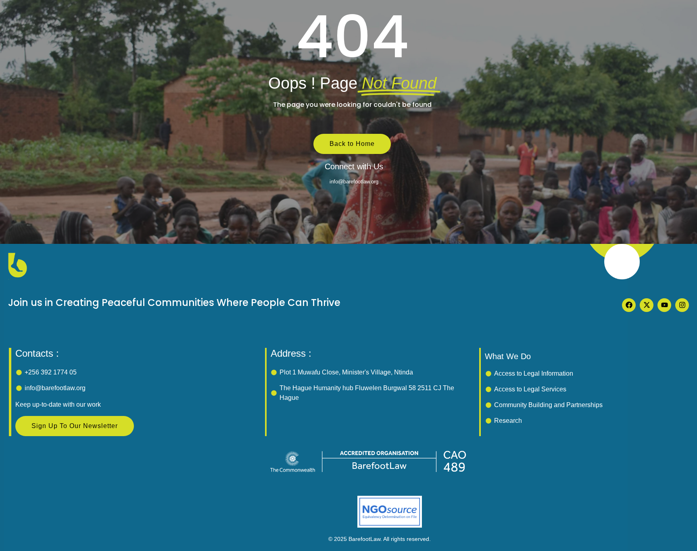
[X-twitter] (646, 305)
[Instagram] (682, 305)
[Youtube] (664, 305)
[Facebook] (629, 305)
